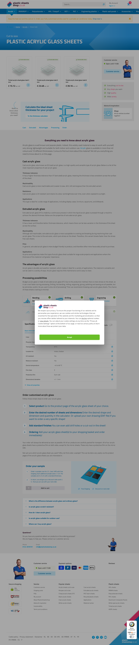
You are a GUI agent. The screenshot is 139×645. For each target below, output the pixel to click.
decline (84, 318)
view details (44, 321)
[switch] (132, 636)
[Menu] (135, 622)
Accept (69, 337)
